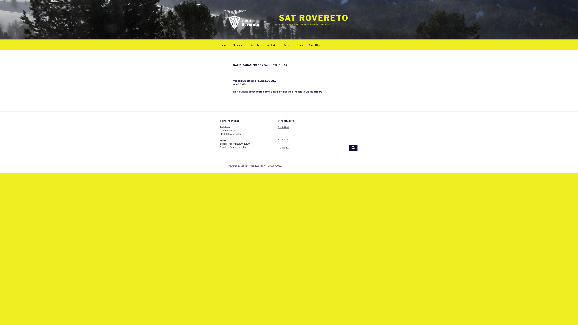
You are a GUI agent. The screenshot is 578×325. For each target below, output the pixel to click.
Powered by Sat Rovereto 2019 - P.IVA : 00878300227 (255, 165)
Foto (286, 45)
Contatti (313, 45)
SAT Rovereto (314, 18)
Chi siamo (238, 45)
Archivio (271, 45)
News (300, 45)
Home (224, 45)
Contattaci (283, 127)
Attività (255, 45)
